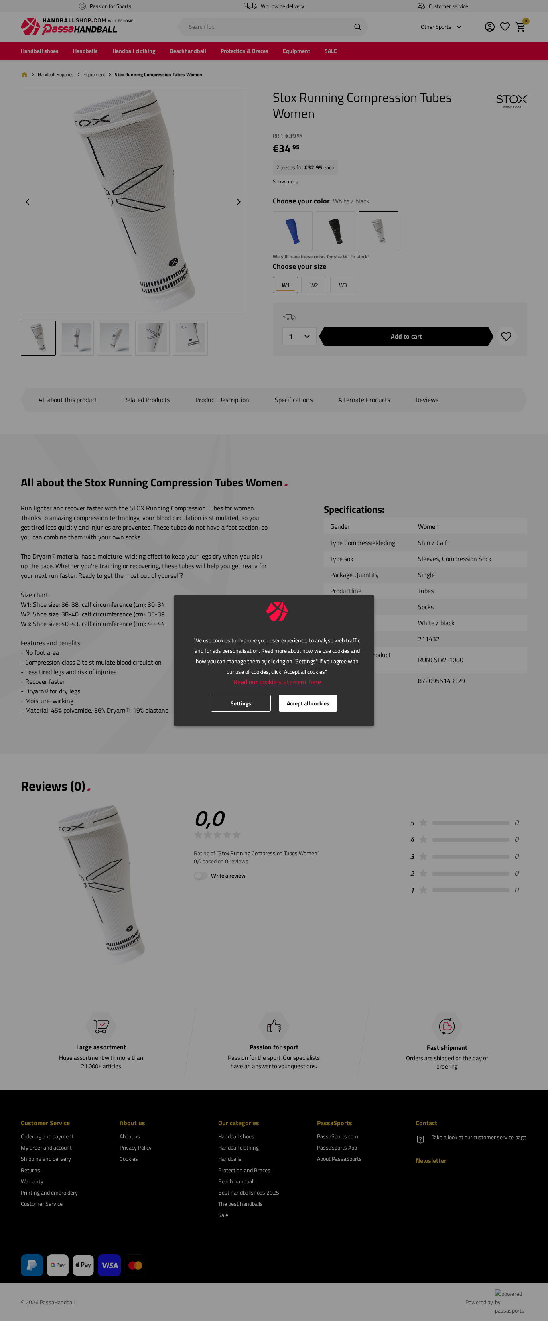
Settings (241, 703)
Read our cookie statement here (277, 682)
